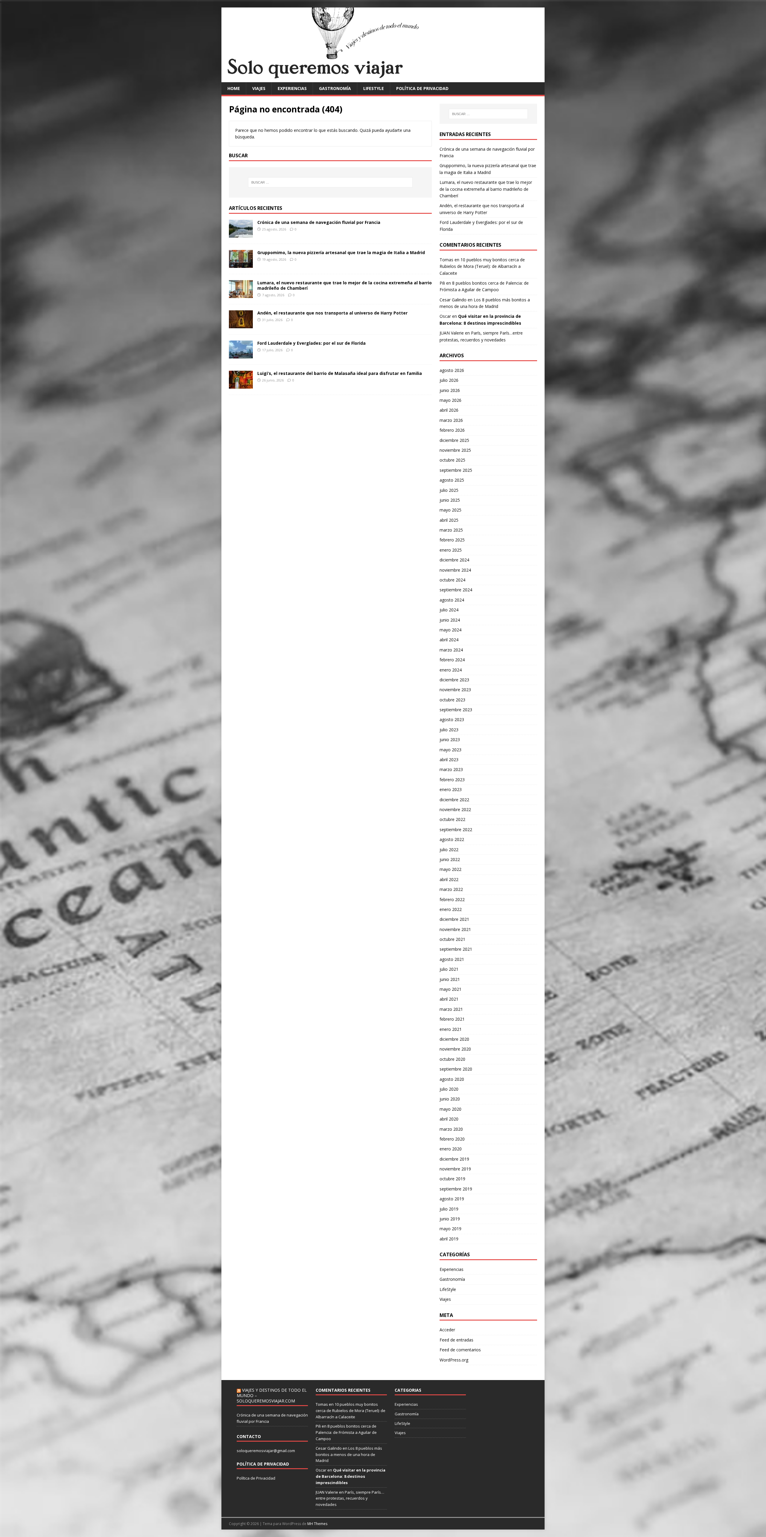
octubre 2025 (452, 460)
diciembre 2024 (454, 560)
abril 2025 (449, 520)
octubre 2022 (452, 819)
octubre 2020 (452, 1059)
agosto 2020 (452, 1079)
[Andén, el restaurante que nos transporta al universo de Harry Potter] (241, 324)
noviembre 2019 (455, 1169)
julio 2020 (449, 1089)
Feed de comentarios (460, 1350)
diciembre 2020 (454, 1039)
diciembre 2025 (454, 440)
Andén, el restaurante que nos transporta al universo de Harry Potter (332, 313)
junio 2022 (450, 859)
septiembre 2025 (456, 470)
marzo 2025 (451, 530)
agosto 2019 (452, 1199)
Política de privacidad (422, 88)
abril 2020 (449, 1119)
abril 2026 (449, 410)
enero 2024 (451, 670)
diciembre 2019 (454, 1159)
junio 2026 (450, 390)
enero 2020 (451, 1149)
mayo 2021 (450, 989)
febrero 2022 (452, 899)
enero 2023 (451, 789)
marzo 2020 (451, 1129)
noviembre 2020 (455, 1049)
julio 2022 (449, 849)
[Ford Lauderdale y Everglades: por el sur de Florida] (241, 355)
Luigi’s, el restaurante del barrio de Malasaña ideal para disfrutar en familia (339, 373)
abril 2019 (449, 1239)
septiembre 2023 (456, 709)
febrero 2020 (452, 1139)
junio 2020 (450, 1099)
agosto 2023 (452, 719)
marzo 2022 (451, 889)
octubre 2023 (452, 700)
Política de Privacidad (256, 1478)
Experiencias (292, 88)
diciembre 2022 (454, 799)
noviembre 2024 (455, 570)
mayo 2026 (450, 400)
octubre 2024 (452, 580)
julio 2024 (449, 610)
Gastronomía (335, 88)
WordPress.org (454, 1360)
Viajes (258, 88)
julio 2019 (449, 1209)
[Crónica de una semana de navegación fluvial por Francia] (241, 234)
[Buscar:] (330, 182)
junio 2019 (450, 1219)
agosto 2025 (452, 480)
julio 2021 (449, 969)
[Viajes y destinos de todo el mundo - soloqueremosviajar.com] (383, 78)
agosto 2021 (452, 959)
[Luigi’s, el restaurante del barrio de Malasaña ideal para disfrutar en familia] (241, 385)
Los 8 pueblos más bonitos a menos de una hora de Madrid (349, 1454)
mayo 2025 (450, 510)
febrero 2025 (452, 540)
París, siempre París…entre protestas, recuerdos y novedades (350, 1498)
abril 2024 (449, 639)
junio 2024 (450, 620)
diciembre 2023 (454, 680)
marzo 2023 (451, 769)
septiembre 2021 (456, 949)
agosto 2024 (452, 600)
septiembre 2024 (456, 590)
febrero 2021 (452, 1019)
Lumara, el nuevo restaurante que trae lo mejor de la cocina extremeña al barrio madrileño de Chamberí (344, 285)
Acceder (447, 1330)
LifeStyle (373, 88)
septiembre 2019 (456, 1189)
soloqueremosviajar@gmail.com (266, 1450)
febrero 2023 (452, 779)
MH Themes (317, 1523)
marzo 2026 (451, 420)
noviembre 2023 (455, 689)
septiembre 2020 (456, 1069)
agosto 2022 (452, 839)
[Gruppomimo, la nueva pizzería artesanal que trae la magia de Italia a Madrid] (241, 264)
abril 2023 (449, 759)
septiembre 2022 (456, 829)
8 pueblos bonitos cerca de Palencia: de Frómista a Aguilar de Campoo (346, 1432)
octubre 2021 (452, 939)
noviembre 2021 (455, 929)
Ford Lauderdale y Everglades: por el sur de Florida (311, 343)
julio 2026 (449, 380)
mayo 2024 (450, 630)
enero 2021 (451, 1029)
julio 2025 (449, 490)
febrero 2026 (452, 430)
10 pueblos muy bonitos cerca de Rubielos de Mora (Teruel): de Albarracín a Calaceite (482, 266)
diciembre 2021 (454, 919)
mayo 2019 (450, 1228)
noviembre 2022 (455, 809)
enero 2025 (451, 550)
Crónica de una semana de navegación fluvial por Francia (318, 222)
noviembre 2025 (455, 450)
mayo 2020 (450, 1109)
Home (233, 88)
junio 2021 (450, 979)
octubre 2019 (452, 1179)
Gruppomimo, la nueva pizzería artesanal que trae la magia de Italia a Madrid (341, 252)
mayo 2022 (450, 869)
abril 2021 (449, 999)
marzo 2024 (451, 650)
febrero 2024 (452, 660)
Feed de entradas (456, 1340)
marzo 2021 (451, 1009)
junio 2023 (450, 739)
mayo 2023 (450, 750)
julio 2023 (449, 729)
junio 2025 (450, 500)
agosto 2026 (452, 370)
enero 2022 (451, 909)
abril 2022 (449, 879)
